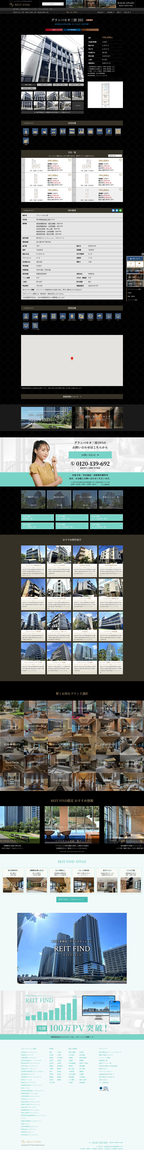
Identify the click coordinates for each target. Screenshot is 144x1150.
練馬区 (59, 1077)
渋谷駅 (81, 1052)
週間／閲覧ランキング (106, 1055)
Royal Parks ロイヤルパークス (30, 1102)
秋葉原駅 (82, 1082)
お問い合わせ (89, 455)
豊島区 (59, 1069)
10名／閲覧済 (73, 12)
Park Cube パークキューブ (29, 1066)
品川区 (51, 1060)
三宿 (48, 219)
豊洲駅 (81, 1060)
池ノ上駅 (50, 229)
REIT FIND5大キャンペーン (71, 899)
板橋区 (51, 1077)
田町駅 (71, 1066)
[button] (106, 826)
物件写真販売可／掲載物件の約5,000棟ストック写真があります (53, 112)
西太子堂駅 (50, 234)
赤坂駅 (71, 1057)
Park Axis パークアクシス (29, 1052)
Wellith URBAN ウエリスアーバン (31, 1121)
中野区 (51, 1074)
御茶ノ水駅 (82, 1080)
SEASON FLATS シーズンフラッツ (31, 1085)
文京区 (51, 1063)
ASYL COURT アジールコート (30, 1113)
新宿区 (51, 1057)
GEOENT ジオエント (27, 1132)
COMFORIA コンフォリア (28, 1057)
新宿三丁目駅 (83, 1063)
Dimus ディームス (26, 1080)
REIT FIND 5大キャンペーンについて (110, 1052)
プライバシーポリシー (106, 1071)
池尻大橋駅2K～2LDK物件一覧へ (99, 517)
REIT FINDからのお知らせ (107, 1077)
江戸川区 (52, 1082)
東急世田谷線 (40, 231)
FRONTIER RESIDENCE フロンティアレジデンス (33, 1117)
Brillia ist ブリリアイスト (28, 1082)
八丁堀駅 (71, 1080)
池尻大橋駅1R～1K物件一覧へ (64, 517)
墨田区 (51, 1066)
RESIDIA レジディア (27, 1055)
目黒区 (59, 1060)
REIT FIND (15, 9)
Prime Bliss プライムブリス (29, 1135)
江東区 (59, 1055)
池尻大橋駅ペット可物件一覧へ (30, 525)
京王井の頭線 (40, 229)
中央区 (59, 1052)
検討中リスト (103, 1069)
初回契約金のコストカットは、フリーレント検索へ (71, 1037)
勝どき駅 (71, 1069)
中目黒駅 (82, 1077)
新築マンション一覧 (105, 1063)
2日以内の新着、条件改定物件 (108, 1066)
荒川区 (59, 1071)
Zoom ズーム (25, 1124)
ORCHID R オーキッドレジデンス (31, 1077)
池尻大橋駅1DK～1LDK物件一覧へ (65, 525)
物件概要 (109, 12)
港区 (50, 1052)
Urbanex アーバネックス (28, 1069)
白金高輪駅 (72, 1063)
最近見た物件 (131, 266)
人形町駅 (71, 1071)
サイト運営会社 (105, 484)
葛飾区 (59, 1080)
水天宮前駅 (72, 1074)
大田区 (51, 1069)
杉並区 (59, 1074)
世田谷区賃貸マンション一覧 (28, 9)
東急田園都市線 (41, 223)
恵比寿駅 (82, 1055)
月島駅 (71, 1082)
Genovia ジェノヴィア (28, 1099)
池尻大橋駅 (51, 223)
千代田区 (60, 1057)
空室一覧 (126, 12)
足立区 (51, 1080)
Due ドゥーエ (25, 1088)
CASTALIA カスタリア (28, 1074)
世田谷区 (44, 219)
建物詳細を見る (29, 123)
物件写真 (100, 12)
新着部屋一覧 (103, 1060)
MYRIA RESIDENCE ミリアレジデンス (32, 1091)
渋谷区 (51, 1055)
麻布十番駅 (72, 1052)
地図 (118, 12)
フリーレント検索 (104, 1057)
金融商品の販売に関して (106, 1074)
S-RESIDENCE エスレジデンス (30, 1096)
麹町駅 (81, 1071)
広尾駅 (71, 1060)
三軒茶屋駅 (51, 226)
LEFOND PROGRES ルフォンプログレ (32, 1071)
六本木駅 (71, 1055)
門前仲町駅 (82, 1057)
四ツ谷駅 (82, 1069)
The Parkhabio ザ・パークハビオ (31, 1060)
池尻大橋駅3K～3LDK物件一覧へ (99, 525)
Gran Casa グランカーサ (28, 1107)
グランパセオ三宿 (43, 9)
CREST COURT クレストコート (30, 1104)
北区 (50, 1071)
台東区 (59, 1063)
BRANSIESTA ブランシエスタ (30, 1110)
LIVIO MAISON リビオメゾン (29, 1126)
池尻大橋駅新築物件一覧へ (28, 517)
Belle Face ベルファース (28, 1129)
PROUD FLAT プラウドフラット (30, 1063)
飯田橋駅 (82, 1066)
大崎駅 (81, 1074)
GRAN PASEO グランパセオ (29, 1093)
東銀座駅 (71, 1077)
